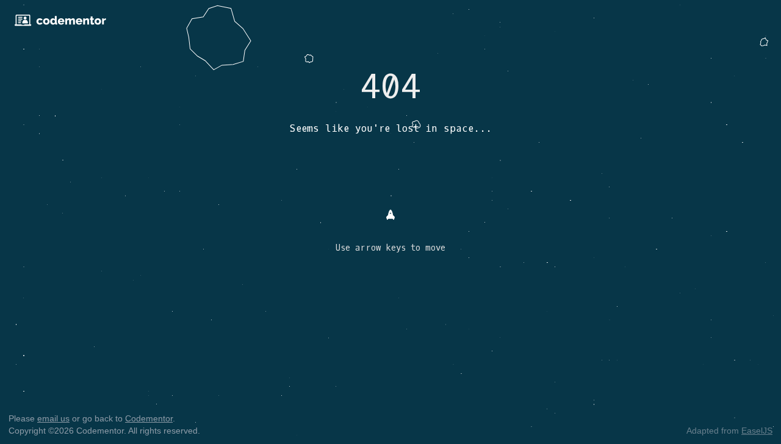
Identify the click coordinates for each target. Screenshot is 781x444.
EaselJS (756, 430)
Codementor (149, 418)
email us (53, 418)
